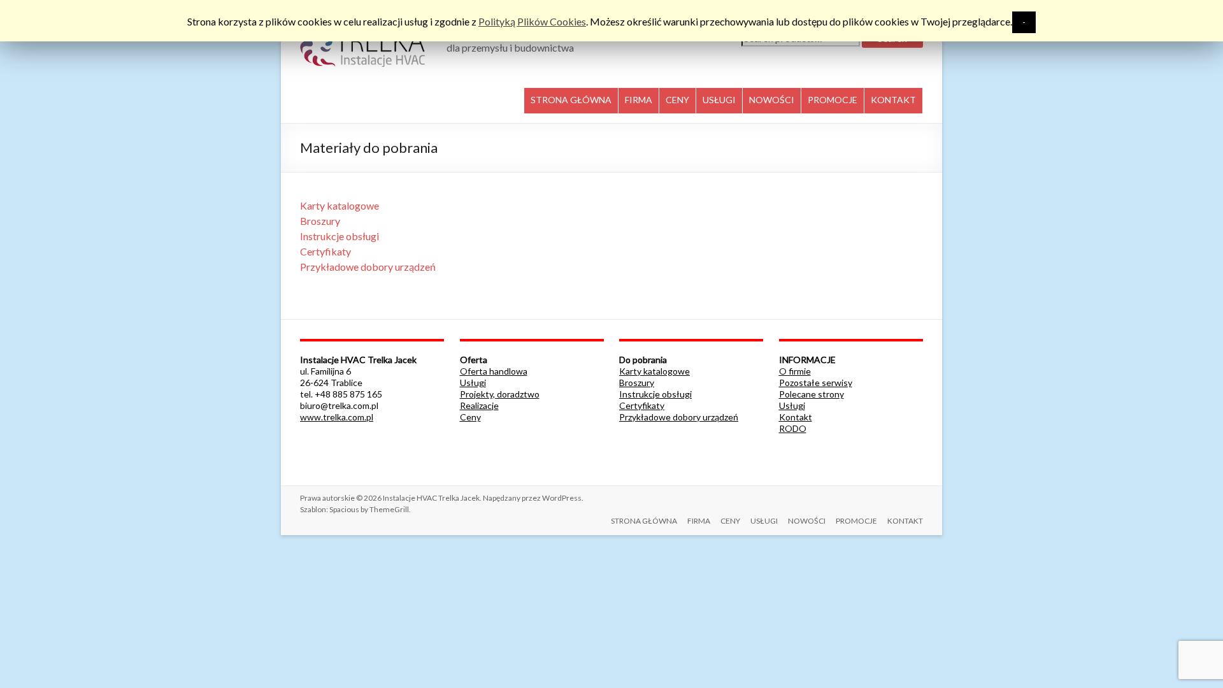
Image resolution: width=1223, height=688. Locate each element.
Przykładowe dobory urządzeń (368, 267)
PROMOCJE (832, 99)
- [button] (1024, 22)
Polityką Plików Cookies (532, 21)
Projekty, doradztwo (500, 394)
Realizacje (479, 405)
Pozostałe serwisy (815, 382)
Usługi (473, 382)
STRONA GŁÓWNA (571, 99)
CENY (677, 99)
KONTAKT (893, 99)
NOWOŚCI (771, 99)
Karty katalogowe (339, 205)
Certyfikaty (325, 251)
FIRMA (638, 99)
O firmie (795, 371)
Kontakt (795, 417)
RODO (792, 428)
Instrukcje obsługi (339, 236)
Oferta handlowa (493, 371)
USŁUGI (719, 99)
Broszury (320, 221)
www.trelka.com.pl (336, 417)
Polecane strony (811, 394)
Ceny (470, 417)
